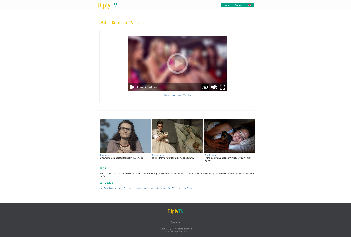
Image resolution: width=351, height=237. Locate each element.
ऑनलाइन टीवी (166, 188)
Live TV (102, 188)
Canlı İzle (127, 188)
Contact (238, 5)
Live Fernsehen (189, 188)
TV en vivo (176, 188)
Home (226, 5)
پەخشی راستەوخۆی (141, 188)
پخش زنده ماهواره (114, 188)
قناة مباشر (155, 188)
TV (107, 5)
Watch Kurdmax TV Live (178, 95)
